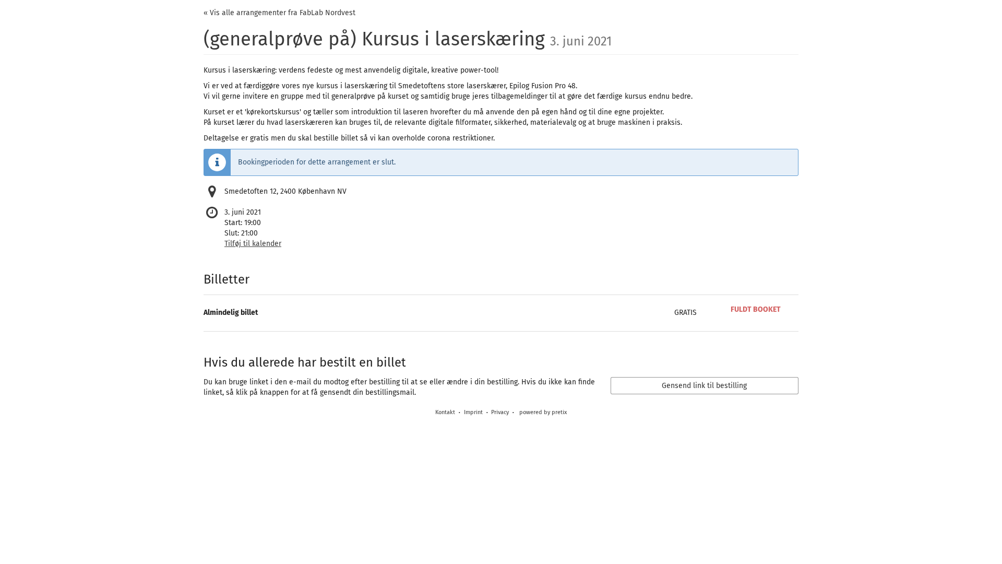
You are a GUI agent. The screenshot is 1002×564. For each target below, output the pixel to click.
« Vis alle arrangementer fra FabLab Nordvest (279, 12)
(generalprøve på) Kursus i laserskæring (408, 39)
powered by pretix (543, 412)
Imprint (473, 412)
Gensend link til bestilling (704, 385)
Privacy (500, 412)
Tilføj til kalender (252, 243)
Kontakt (445, 412)
